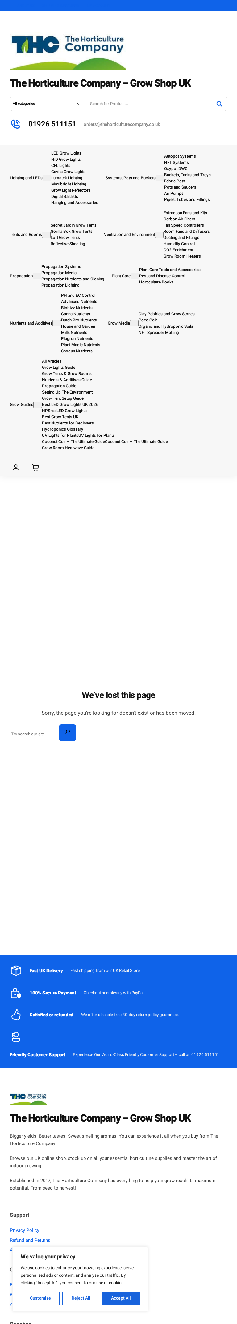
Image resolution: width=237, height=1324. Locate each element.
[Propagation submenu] (37, 276)
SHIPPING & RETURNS (60, 5)
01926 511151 (52, 124)
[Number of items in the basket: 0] (35, 467)
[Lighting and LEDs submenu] (47, 178)
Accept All (121, 1298)
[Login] (16, 467)
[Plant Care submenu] (135, 276)
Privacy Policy (24, 1230)
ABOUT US (26, 5)
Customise (40, 1298)
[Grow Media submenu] (134, 323)
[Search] (219, 104)
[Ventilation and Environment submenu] (159, 235)
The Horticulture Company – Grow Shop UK (100, 83)
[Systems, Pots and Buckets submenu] (160, 178)
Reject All (81, 1298)
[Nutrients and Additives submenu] (56, 323)
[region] (80, 1279)
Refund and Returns (30, 1240)
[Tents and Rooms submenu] (46, 235)
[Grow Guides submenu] (37, 405)
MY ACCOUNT (98, 5)
